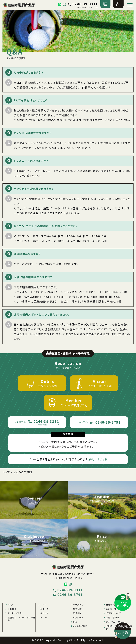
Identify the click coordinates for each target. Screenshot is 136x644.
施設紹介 (77, 608)
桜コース (44, 617)
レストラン (78, 617)
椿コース (44, 613)
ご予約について (113, 613)
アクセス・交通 (15, 613)
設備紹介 (77, 613)
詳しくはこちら (98, 459)
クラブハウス (79, 604)
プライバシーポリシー (116, 621)
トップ (10, 604)
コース (43, 604)
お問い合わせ (112, 617)
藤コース (44, 608)
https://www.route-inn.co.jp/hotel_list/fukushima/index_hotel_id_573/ (67, 297)
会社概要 (12, 608)
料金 (75, 621)
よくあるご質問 (80, 626)
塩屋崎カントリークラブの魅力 (21, 619)
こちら (68, 148)
